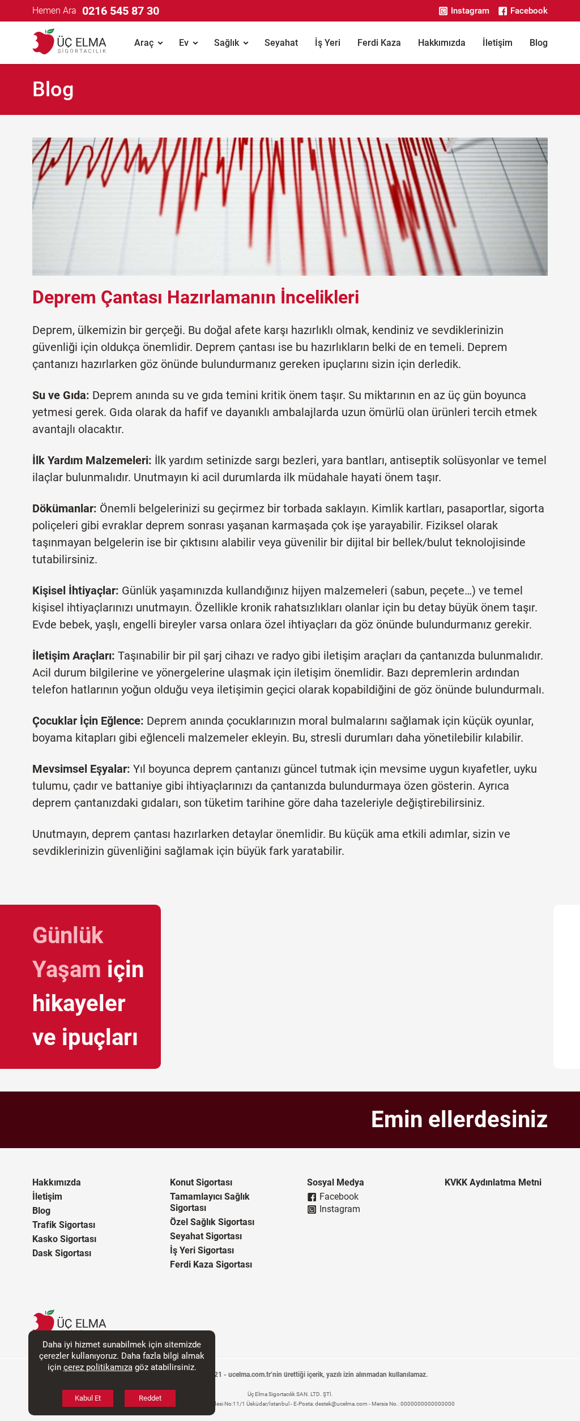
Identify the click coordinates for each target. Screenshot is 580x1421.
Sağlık (226, 42)
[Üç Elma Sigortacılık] (69, 42)
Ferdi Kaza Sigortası (211, 1264)
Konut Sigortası (201, 1182)
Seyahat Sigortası (206, 1236)
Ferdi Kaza (379, 42)
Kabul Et (88, 1398)
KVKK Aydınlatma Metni (493, 1182)
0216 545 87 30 (120, 11)
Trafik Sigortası (63, 1224)
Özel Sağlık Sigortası (212, 1222)
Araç (143, 42)
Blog (539, 42)
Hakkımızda (442, 42)
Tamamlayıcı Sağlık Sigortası (210, 1202)
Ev (184, 42)
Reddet (150, 1398)
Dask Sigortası (61, 1253)
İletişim (498, 42)
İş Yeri (327, 42)
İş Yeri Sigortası (202, 1250)
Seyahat (281, 42)
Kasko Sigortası (64, 1239)
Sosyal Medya (335, 1182)
